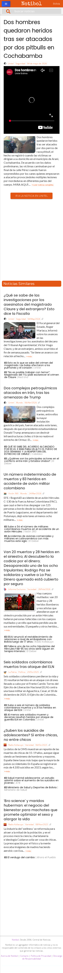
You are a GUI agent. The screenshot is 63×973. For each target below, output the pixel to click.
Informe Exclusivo (17, 589)
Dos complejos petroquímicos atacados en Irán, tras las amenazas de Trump (30, 393)
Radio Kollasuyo (15, 744)
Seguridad (20, 63)
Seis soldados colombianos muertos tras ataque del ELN (29, 664)
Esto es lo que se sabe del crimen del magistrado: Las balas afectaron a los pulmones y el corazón (28, 365)
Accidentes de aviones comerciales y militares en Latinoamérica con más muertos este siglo (29, 538)
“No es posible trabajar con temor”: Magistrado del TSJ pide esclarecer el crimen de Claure (31, 374)
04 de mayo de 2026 (37, 63)
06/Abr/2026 (31, 402)
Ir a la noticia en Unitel (31, 195)
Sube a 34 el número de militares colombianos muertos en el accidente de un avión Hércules (31, 529)
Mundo (19, 402)
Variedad (29, 744)
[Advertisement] (31, 240)
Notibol (31, 4)
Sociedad (31, 589)
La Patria (12, 672)
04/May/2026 (34, 318)
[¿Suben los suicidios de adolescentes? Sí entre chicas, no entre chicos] (49, 745)
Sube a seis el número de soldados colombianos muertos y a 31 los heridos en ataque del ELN (30, 707)
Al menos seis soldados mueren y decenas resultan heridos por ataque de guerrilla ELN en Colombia (28, 717)
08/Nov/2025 (42, 824)
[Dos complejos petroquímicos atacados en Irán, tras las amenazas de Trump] (39, 402)
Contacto (24, 955)
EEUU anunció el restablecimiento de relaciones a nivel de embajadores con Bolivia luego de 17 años (28, 639)
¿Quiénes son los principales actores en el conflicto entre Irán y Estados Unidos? (31, 460)
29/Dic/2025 (33, 672)
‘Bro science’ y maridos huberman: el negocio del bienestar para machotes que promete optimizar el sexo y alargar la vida (30, 809)
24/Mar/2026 (35, 493)
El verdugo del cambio (21, 857)
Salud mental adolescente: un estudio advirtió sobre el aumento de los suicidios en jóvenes (31, 780)
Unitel (11, 63)
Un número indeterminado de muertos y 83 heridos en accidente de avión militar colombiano (30, 481)
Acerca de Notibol (9, 955)
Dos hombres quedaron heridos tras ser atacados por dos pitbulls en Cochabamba (29, 39)
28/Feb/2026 (44, 589)
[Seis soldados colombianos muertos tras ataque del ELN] (41, 672)
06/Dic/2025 (41, 744)
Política (21, 672)
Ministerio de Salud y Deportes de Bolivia (32, 787)
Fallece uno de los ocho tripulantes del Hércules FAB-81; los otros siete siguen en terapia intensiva (29, 649)
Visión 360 (13, 493)
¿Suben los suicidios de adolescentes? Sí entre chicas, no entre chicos (31, 735)
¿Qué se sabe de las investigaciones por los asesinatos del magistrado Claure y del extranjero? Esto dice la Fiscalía (29, 304)
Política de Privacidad (41, 955)
